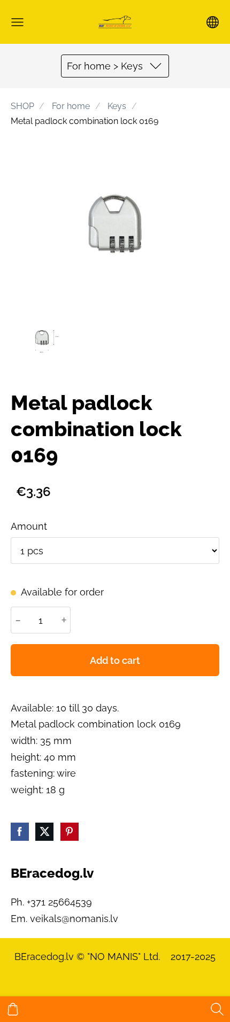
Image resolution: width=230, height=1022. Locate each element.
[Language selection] (212, 22)
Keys (117, 106)
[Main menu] (17, 22)
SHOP (22, 106)
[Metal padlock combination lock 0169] (42, 337)
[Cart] (13, 1009)
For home (71, 106)
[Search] (217, 1009)
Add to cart (115, 660)
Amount (29, 526)
